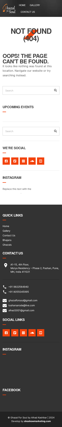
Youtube (40, 161)
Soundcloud (32, 161)
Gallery (35, 5)
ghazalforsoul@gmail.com (22, 300)
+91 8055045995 (18, 291)
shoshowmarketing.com (37, 421)
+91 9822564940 (18, 286)
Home (22, 5)
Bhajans (7, 240)
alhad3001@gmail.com (21, 310)
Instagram (23, 161)
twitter (14, 161)
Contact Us (28, 11)
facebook (6, 161)
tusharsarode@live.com (21, 305)
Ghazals (7, 244)
